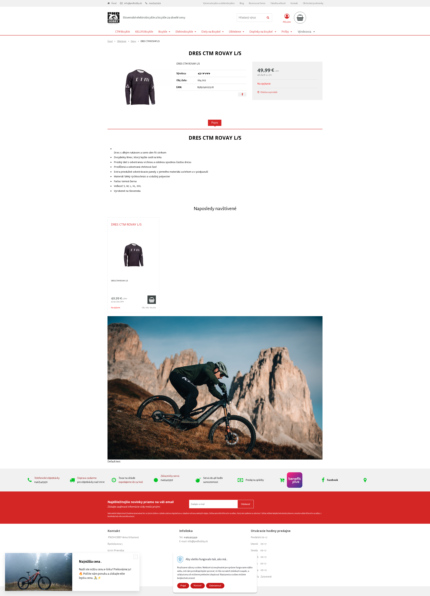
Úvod (113, 3)
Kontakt (294, 3)
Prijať (183, 585)
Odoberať (245, 504)
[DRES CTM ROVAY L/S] (140, 87)
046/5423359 (155, 3)
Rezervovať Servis (257, 3)
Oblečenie (121, 41)
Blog (242, 3)
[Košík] (300, 18)
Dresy (133, 41)
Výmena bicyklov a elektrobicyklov (219, 3)
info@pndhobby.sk (133, 3)
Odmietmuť (215, 585)
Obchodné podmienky (313, 3)
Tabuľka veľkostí (278, 3)
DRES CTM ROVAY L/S (126, 224)
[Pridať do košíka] (151, 299)
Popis (214, 122)
